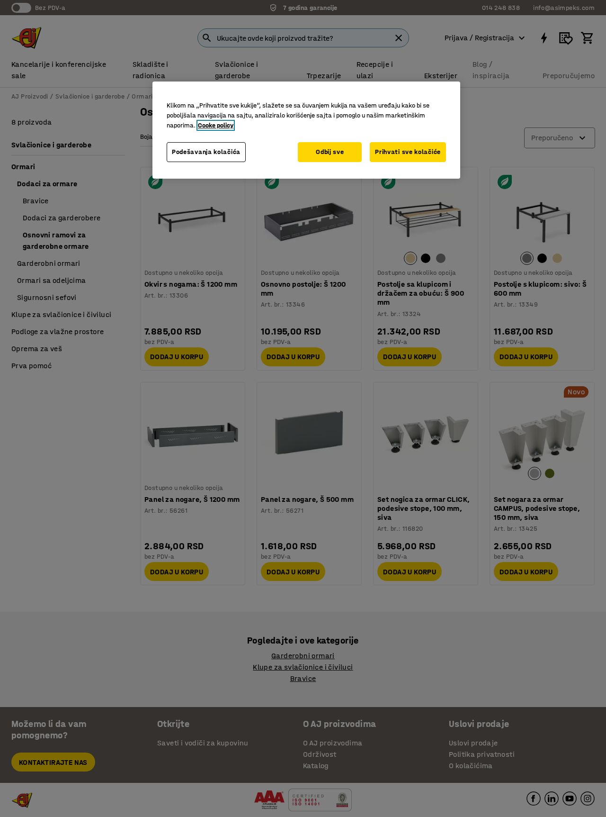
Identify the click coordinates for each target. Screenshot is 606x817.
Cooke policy (215, 125)
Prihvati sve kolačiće (408, 152)
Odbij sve (330, 152)
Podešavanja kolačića (206, 152)
